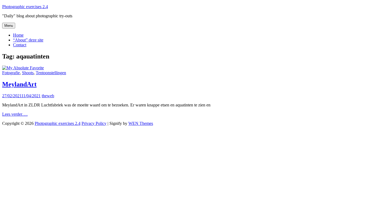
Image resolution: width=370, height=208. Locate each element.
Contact (19, 45)
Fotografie (11, 72)
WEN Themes (140, 123)
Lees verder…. (15, 114)
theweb (48, 95)
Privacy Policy (94, 123)
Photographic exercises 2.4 (25, 6)
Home (18, 35)
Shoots (28, 72)
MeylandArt (19, 84)
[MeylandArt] (23, 68)
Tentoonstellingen (51, 72)
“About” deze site (28, 40)
